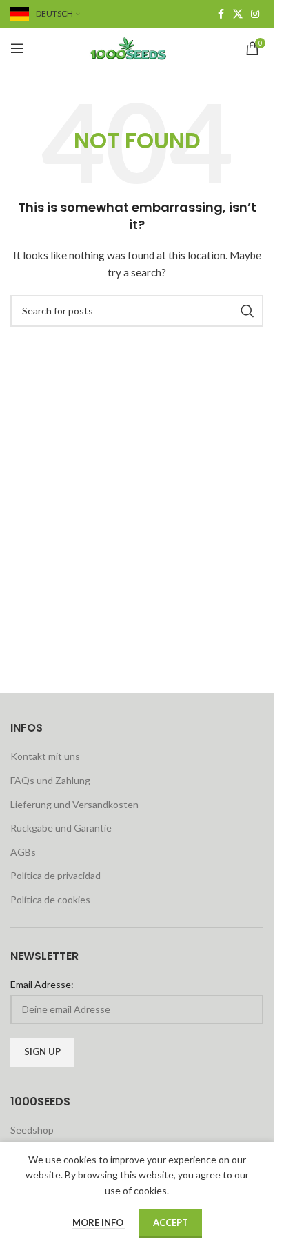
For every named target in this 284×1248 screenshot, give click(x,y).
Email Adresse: (42, 984)
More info (98, 1222)
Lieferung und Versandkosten (74, 804)
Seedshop (32, 1130)
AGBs (23, 852)
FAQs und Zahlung (50, 780)
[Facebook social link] (220, 14)
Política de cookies (50, 899)
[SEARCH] (247, 311)
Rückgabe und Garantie (61, 828)
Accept (170, 1222)
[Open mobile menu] (17, 48)
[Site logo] (137, 47)
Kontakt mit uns (45, 756)
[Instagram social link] (255, 14)
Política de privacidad (55, 875)
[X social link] (238, 14)
